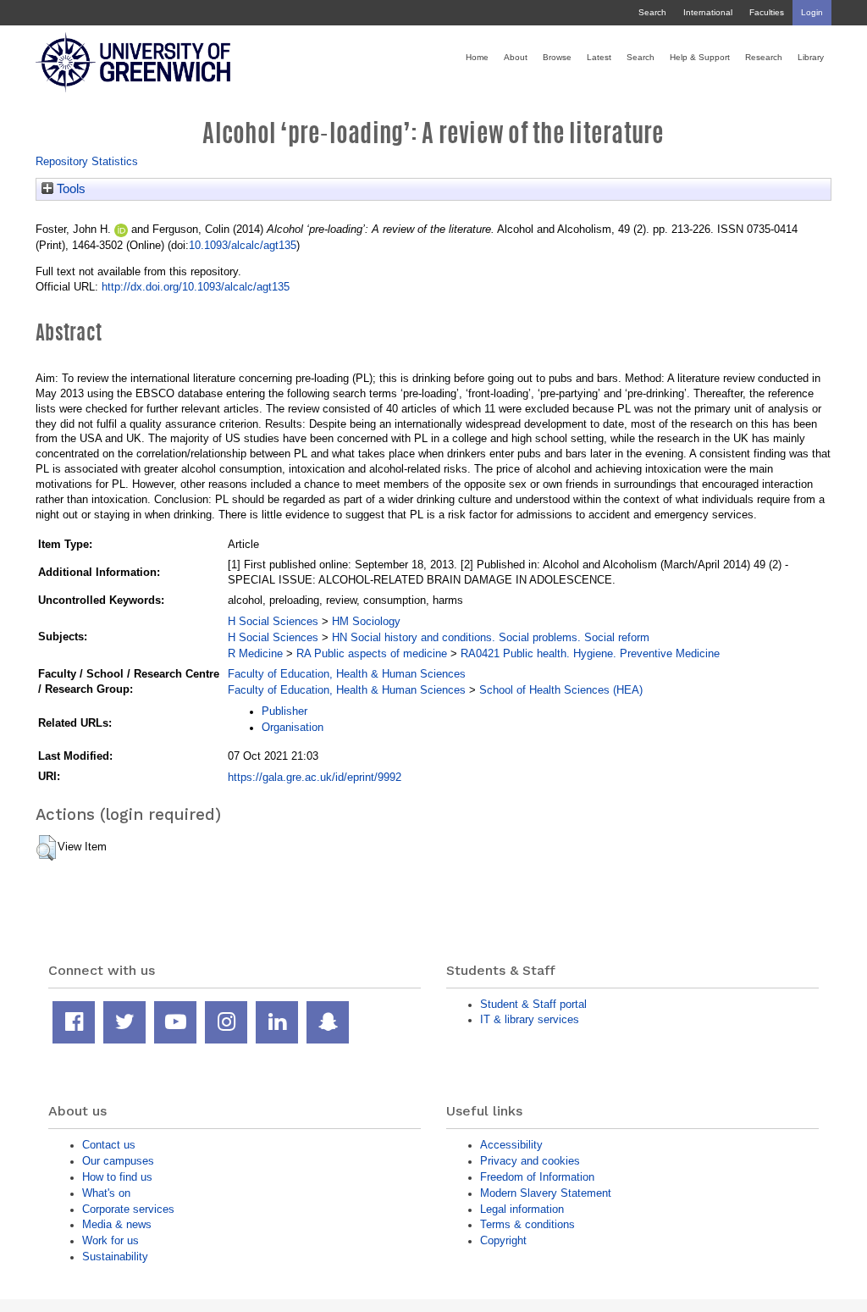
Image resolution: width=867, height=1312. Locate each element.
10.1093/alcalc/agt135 (242, 245)
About (515, 57)
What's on (106, 1193)
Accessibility (511, 1144)
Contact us (108, 1144)
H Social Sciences (273, 621)
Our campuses (118, 1160)
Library (811, 57)
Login (812, 12)
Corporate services (128, 1209)
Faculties (766, 12)
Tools (69, 189)
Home (477, 57)
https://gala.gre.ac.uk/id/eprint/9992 (314, 777)
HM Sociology (366, 621)
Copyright (503, 1240)
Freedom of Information (537, 1177)
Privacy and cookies (530, 1160)
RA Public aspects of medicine (371, 653)
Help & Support (700, 57)
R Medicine (255, 653)
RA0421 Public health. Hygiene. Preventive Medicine (590, 653)
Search (652, 12)
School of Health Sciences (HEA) (561, 690)
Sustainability (115, 1256)
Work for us (110, 1240)
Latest (599, 57)
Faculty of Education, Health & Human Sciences (347, 673)
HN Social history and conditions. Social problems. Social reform (490, 637)
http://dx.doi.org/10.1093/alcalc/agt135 (196, 286)
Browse (557, 57)
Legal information (522, 1209)
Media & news (117, 1224)
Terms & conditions (527, 1224)
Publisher (284, 711)
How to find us (117, 1177)
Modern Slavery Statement (545, 1193)
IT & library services (529, 1019)
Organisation (292, 727)
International (707, 12)
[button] (46, 848)
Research (763, 57)
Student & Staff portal (533, 1004)
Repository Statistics (87, 161)
